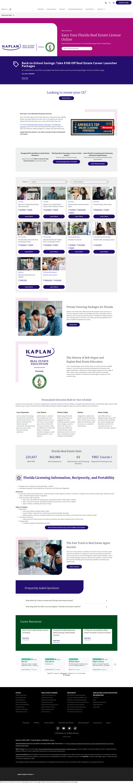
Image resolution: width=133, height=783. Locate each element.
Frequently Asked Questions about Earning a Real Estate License (64, 632)
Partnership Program (83, 723)
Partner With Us (89, 9)
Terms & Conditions (49, 723)
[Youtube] (63, 728)
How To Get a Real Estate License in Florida (35, 631)
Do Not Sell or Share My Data (66, 723)
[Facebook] (58, 728)
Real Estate (41, 9)
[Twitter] (69, 728)
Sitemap (108, 723)
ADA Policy (36, 723)
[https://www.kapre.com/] (6, 9)
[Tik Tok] (75, 728)
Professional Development (75, 9)
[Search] (109, 2)
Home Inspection (51, 9)
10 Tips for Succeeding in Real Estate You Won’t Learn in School (97, 631)
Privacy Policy (26, 723)
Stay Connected (97, 723)
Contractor (62, 9)
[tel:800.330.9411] (106, 3)
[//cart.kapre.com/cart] (113, 3)
